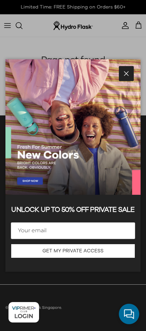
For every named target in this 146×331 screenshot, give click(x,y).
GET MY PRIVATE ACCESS (73, 251)
